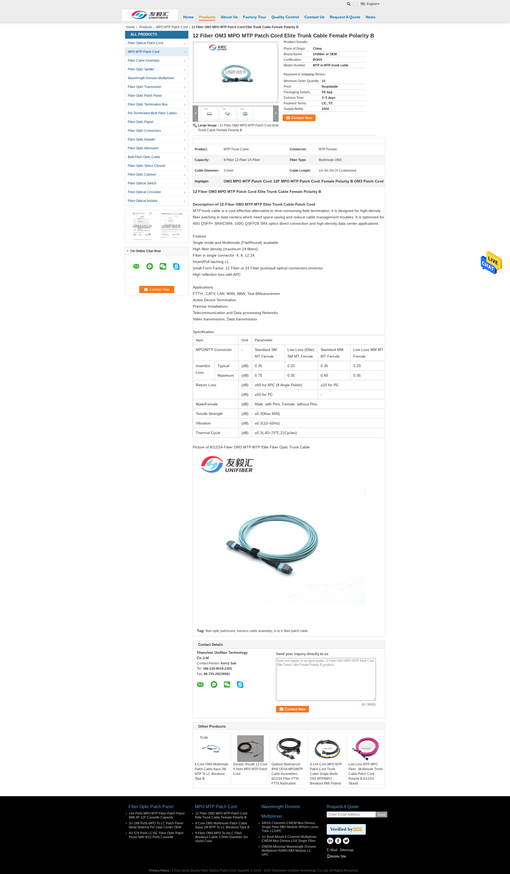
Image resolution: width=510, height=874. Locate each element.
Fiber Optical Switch (142, 183)
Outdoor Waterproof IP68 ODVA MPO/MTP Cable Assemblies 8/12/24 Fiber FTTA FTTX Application (287, 773)
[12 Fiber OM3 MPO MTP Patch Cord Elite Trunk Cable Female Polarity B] (235, 72)
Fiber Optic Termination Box (148, 104)
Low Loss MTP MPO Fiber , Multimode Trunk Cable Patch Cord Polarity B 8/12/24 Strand (365, 773)
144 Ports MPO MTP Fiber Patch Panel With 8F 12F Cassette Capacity (157, 815)
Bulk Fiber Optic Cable (144, 157)
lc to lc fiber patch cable (291, 631)
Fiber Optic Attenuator (143, 148)
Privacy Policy (159, 870)
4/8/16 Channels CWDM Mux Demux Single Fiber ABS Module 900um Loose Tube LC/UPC (290, 827)
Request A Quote (345, 17)
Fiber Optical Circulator (144, 192)
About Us (229, 17)
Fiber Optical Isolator (143, 201)
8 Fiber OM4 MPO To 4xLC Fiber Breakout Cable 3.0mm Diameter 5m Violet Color (221, 837)
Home (188, 17)
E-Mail (332, 850)
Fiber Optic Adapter (141, 139)
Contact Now (301, 118)
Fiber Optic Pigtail (140, 122)
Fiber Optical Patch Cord (145, 43)
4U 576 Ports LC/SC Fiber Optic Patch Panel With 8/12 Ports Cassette (156, 835)
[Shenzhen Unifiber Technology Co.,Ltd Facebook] (338, 841)
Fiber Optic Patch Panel (145, 95)
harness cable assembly (254, 631)
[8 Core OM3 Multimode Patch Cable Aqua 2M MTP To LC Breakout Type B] (212, 748)
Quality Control (285, 17)
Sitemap (347, 850)
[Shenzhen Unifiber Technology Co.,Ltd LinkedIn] (330, 841)
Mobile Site (338, 856)
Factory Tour (254, 17)
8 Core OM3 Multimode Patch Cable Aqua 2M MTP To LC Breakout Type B (211, 771)
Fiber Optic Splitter (141, 69)
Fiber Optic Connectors (144, 131)
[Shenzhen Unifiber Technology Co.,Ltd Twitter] (346, 841)
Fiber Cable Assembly (143, 60)
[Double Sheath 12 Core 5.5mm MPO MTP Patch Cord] (250, 748)
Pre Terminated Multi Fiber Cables (152, 113)
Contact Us (314, 17)
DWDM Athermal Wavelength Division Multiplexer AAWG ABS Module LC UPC (289, 850)
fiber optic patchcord (220, 631)
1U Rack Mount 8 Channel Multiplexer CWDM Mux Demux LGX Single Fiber (289, 839)
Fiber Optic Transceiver (144, 87)
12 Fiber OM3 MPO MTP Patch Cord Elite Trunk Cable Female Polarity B (221, 815)
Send (381, 815)
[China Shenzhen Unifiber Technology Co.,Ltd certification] (142, 226)
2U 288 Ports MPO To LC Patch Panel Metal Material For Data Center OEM (156, 825)
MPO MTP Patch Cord (172, 27)
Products (207, 17)
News (371, 17)
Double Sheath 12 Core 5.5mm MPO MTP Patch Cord (250, 769)
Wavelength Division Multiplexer (151, 78)
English (372, 4)
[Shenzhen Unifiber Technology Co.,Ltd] (150, 15)
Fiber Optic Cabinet (142, 174)
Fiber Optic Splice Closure (146, 166)
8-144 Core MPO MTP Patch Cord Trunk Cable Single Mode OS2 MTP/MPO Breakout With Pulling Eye (326, 776)
